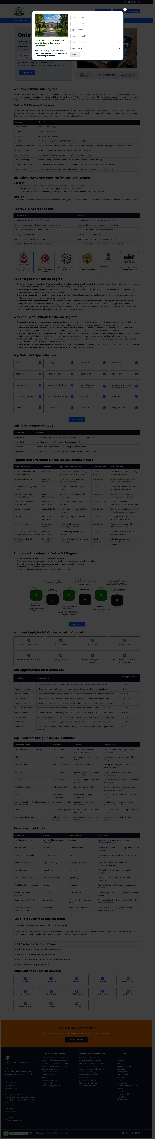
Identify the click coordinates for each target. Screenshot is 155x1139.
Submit (75, 54)
